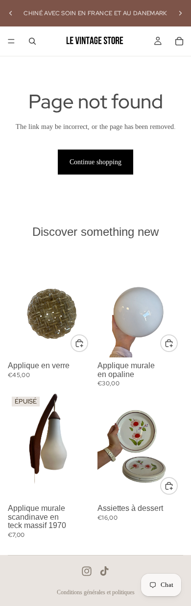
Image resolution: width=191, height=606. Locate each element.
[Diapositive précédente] (11, 13)
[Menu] (11, 41)
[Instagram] (87, 571)
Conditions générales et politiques (96, 592)
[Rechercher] (32, 41)
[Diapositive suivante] (180, 13)
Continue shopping (95, 162)
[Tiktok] (104, 571)
